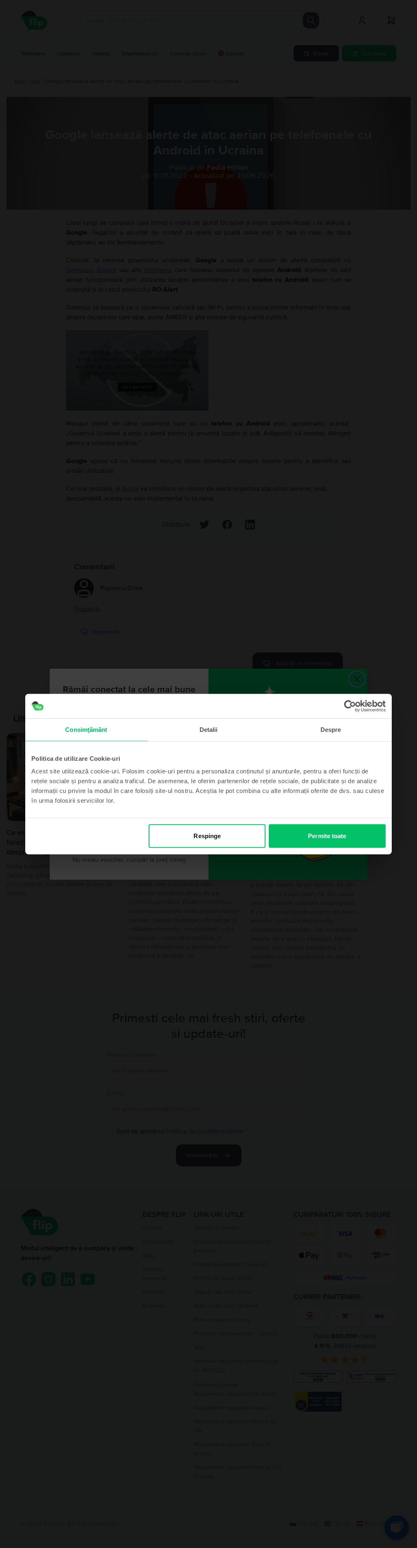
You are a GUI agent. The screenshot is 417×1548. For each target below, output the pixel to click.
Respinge (207, 835)
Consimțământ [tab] (86, 729)
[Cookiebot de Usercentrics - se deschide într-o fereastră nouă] (350, 706)
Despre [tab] (330, 729)
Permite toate (327, 835)
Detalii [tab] (209, 729)
